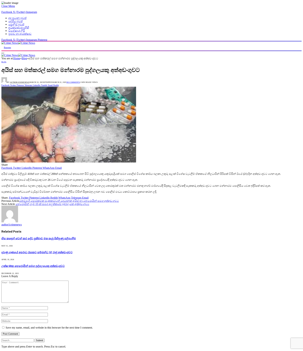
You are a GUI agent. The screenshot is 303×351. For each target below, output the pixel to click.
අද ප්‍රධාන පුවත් (17, 17)
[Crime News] (18, 42)
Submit (39, 340)
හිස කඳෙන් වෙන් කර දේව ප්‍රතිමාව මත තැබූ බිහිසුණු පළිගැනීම (38, 238)
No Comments (73, 82)
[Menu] (2, 53)
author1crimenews (19, 82)
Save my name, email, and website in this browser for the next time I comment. (49, 327)
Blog (3, 62)
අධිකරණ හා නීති (18, 27)
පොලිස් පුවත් (16, 24)
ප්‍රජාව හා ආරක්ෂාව (20, 33)
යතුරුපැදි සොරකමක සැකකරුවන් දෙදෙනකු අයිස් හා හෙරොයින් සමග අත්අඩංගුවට (69, 200)
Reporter (7, 47)
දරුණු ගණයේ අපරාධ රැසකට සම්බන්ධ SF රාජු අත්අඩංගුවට (37, 252)
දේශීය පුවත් (15, 21)
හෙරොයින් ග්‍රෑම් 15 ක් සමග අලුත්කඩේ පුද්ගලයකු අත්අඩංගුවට (52, 204)
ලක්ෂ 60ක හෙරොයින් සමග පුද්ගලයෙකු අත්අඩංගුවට (33, 265)
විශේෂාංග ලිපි (16, 30)
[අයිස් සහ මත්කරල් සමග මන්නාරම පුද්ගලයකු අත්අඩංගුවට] (68, 161)
